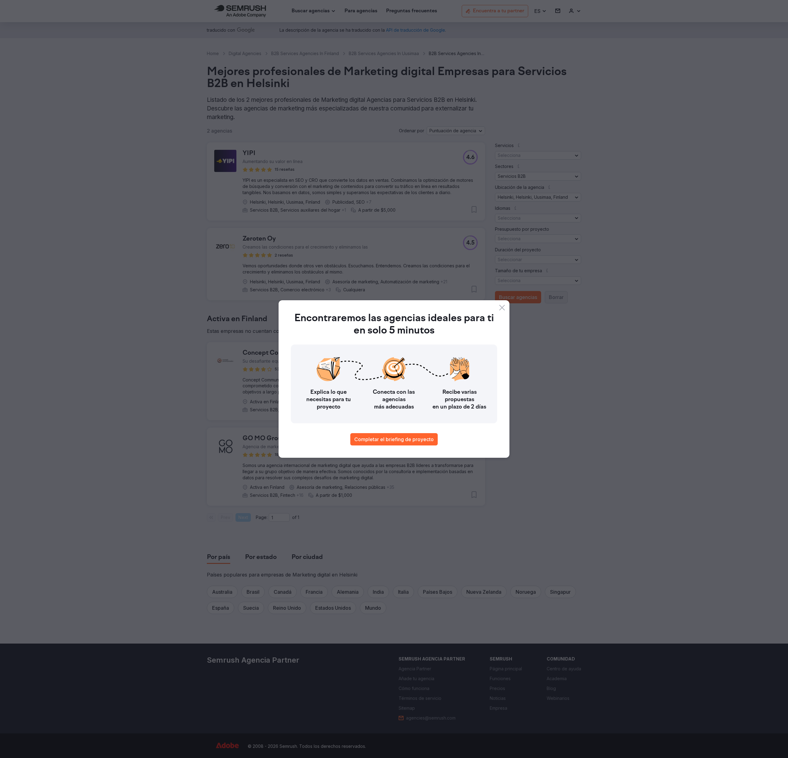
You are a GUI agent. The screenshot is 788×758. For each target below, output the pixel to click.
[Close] (502, 307)
